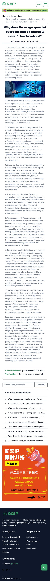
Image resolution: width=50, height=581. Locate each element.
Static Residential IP (10, 541)
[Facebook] (3, 569)
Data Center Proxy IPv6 (11, 548)
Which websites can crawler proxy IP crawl (25, 399)
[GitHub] (10, 569)
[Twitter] (7, 569)
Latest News (16, 16)
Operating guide (33, 541)
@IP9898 (14, 564)
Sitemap (5, 552)
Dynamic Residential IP (11, 537)
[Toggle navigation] (45, 4)
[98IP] (9, 4)
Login (39, 4)
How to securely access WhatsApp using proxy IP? (28, 422)
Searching (41, 385)
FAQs (28, 544)
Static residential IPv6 (11, 544)
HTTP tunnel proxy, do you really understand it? (27, 441)
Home (5, 16)
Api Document (32, 537)
